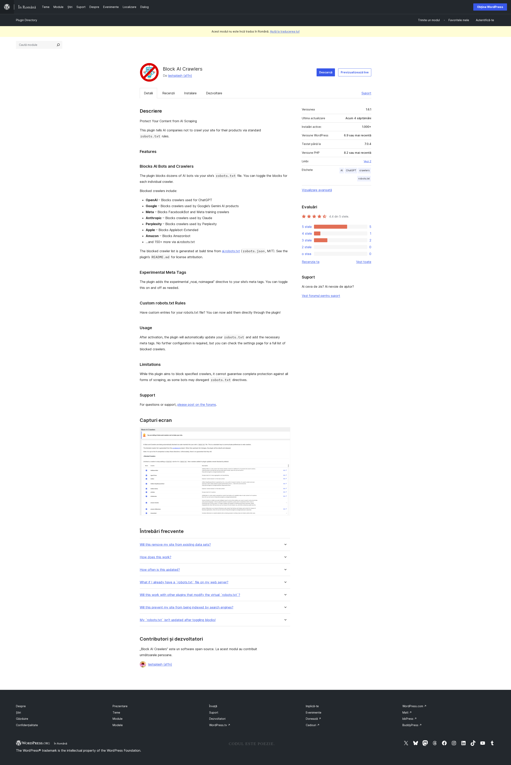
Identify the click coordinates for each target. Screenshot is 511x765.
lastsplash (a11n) (180, 76)
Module (118, 718)
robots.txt (364, 178)
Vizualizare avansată (317, 190)
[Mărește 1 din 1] (285, 433)
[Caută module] (58, 45)
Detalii (148, 93)
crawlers (364, 170)
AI (342, 170)
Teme (116, 712)
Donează (313, 718)
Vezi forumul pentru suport (321, 296)
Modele (118, 725)
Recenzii (168, 93)
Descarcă (325, 72)
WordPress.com (414, 706)
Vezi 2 (367, 161)
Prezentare (120, 706)
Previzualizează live (355, 72)
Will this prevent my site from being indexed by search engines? (186, 607)
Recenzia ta (310, 262)
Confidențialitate (27, 725)
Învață (213, 706)
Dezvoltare (214, 93)
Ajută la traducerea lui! (285, 31)
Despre (21, 706)
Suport (366, 93)
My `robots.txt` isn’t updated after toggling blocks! (178, 620)
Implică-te (312, 706)
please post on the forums (196, 405)
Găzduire (22, 718)
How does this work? (155, 557)
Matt (407, 712)
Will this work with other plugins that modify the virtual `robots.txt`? (190, 595)
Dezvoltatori (217, 718)
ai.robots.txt (231, 251)
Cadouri (313, 725)
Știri (18, 712)
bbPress (409, 718)
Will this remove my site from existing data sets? (175, 544)
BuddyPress (412, 725)
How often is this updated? (160, 570)
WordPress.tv (219, 725)
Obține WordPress (490, 7)
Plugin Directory (26, 20)
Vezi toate (363, 262)
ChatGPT (351, 170)
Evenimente (313, 712)
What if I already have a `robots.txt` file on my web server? (184, 582)
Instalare (190, 93)
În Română (60, 743)
